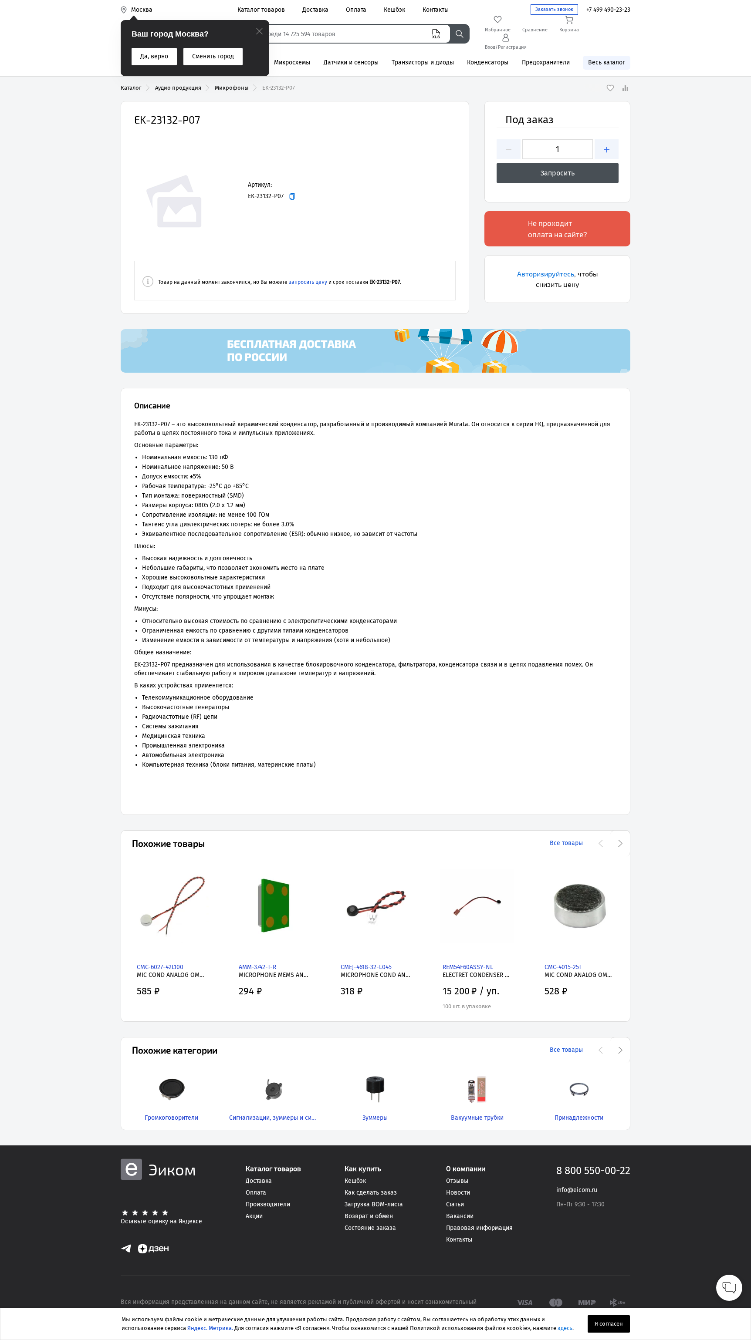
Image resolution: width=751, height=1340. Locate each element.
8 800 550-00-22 (593, 1171)
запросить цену (308, 282)
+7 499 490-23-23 (608, 9)
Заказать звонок (554, 9)
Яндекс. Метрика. (210, 1328)
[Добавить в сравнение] (625, 88)
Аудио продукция (178, 87)
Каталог (131, 87)
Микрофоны (232, 87)
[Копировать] (292, 196)
